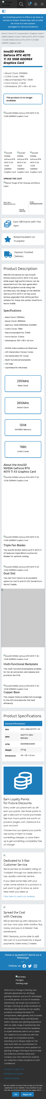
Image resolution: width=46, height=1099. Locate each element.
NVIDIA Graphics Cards (11, 37)
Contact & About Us (14, 1069)
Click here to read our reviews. (19, 896)
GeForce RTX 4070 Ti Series (33, 37)
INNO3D (22, 211)
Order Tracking (11, 1078)
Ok (16, 1094)
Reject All (27, 1094)
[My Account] (35, 4)
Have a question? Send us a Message (23, 957)
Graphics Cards (36, 33)
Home (4, 33)
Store (10, 33)
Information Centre (13, 1074)
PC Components (21, 33)
